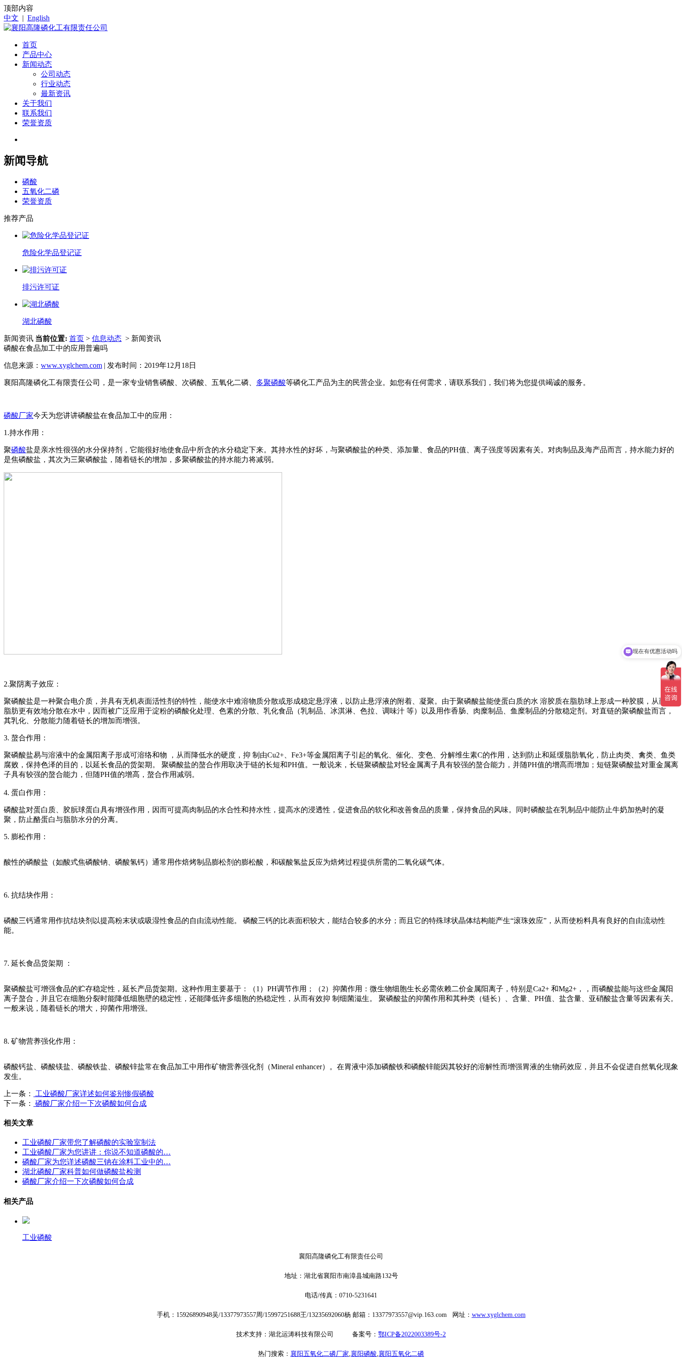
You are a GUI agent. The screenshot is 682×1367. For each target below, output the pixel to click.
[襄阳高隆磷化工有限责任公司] (56, 28)
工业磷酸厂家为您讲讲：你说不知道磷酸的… (96, 1152)
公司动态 (56, 74)
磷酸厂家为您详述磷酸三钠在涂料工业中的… (96, 1162)
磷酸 (29, 182)
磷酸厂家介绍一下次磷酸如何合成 (90, 1103)
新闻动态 (37, 64)
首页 (29, 45)
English (38, 18)
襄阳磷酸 (364, 1353)
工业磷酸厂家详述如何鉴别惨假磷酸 (93, 1093)
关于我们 (37, 103)
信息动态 (107, 338)
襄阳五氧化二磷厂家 (319, 1353)
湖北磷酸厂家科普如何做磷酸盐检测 (81, 1171)
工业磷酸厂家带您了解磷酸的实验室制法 (89, 1142)
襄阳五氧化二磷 (401, 1353)
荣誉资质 (37, 123)
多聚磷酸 (271, 382)
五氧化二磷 (40, 191)
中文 (11, 18)
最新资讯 (56, 93)
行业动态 (56, 84)
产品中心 (37, 54)
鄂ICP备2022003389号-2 (412, 1334)
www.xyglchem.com (71, 365)
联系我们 (37, 113)
